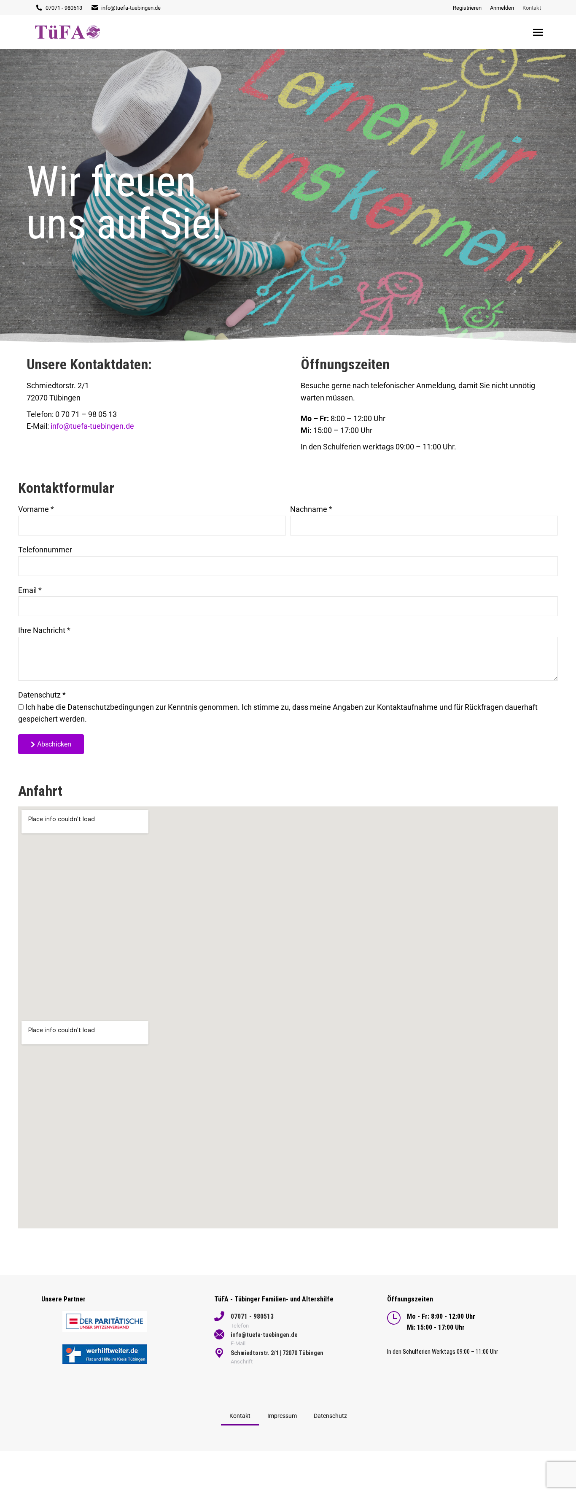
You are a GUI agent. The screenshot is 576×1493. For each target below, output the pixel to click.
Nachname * (311, 509)
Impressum (282, 1415)
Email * (30, 590)
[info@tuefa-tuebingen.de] (219, 1335)
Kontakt (239, 1415)
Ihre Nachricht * (44, 630)
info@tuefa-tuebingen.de (131, 8)
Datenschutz (330, 1415)
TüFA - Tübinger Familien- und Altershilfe (274, 1299)
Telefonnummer (45, 549)
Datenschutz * (42, 694)
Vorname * (36, 509)
